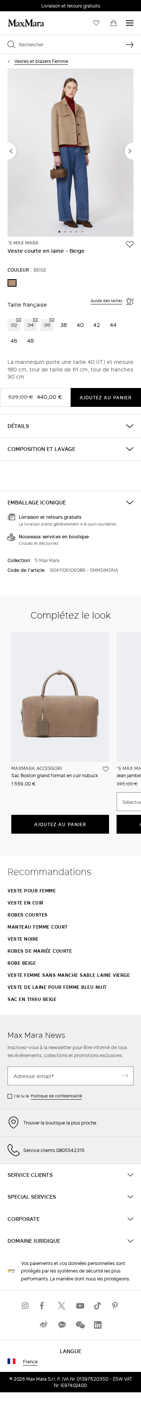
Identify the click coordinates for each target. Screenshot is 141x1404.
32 (14, 325)
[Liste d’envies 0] (96, 23)
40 (80, 325)
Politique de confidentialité (56, 1096)
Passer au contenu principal (36, 4)
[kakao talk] (62, 1324)
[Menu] (129, 23)
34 (30, 325)
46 (14, 341)
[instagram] (25, 1305)
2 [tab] (65, 232)
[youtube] (80, 1305)
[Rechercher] (129, 44)
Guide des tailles (106, 301)
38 (63, 325)
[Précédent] (12, 151)
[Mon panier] (114, 23)
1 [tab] (59, 232)
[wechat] (80, 1324)
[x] (62, 1305)
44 (113, 325)
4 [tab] (76, 232)
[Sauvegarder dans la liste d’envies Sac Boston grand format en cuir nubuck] (105, 769)
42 (96, 325)
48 (30, 341)
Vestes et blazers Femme (41, 61)
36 (47, 325)
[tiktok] (98, 1305)
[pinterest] (116, 1305)
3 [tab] (70, 232)
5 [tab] (82, 232)
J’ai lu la (48, 1096)
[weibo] (43, 1324)
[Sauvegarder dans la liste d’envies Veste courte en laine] (129, 244)
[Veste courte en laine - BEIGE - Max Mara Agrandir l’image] (70, 153)
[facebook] (43, 1305)
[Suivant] (129, 151)
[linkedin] (98, 1324)
